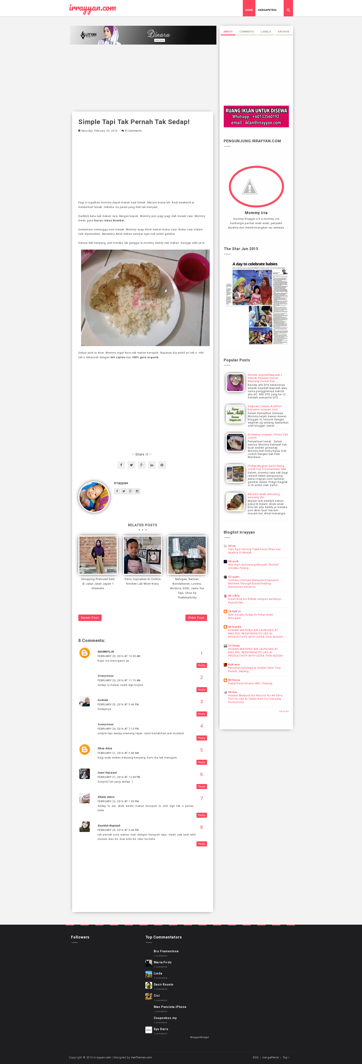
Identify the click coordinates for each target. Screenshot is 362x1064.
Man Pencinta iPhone (170, 1007)
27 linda (234, 645)
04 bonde (234, 626)
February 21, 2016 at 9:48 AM (118, 753)
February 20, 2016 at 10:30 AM (119, 656)
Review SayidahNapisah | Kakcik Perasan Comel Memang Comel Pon (265, 378)
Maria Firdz (163, 962)
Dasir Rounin (164, 984)
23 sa (232, 545)
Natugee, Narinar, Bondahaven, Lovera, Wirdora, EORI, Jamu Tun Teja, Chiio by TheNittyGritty (187, 588)
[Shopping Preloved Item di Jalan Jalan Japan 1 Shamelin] (98, 555)
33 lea (232, 692)
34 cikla (233, 595)
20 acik (233, 561)
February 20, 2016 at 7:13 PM (118, 728)
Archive (283, 31)
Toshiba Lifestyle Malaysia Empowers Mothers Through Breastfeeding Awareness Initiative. (253, 583)
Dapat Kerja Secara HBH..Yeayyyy (250, 683)
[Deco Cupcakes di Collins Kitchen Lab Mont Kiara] (142, 555)
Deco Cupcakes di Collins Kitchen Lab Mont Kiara (143, 581)
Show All (284, 711)
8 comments (133, 130)
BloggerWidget (199, 1037)
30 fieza (234, 680)
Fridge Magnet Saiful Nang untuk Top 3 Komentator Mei (267, 467)
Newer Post (90, 618)
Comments (246, 31)
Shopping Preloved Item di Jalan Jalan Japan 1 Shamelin (98, 584)
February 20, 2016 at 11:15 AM (119, 680)
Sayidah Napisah (109, 825)
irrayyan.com (92, 7)
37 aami (234, 576)
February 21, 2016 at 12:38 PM (119, 777)
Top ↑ (286, 1057)
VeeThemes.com (141, 1057)
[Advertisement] (142, 78)
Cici (157, 995)
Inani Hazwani (107, 772)
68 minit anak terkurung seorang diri (264, 496)
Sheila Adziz (106, 796)
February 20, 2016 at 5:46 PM (118, 704)
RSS (255, 1057)
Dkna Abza (105, 748)
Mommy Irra (256, 213)
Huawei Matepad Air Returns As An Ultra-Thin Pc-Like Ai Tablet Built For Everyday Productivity (255, 699)
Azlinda (103, 700)
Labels (266, 31)
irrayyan (121, 483)
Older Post (196, 618)
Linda (158, 973)
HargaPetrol (267, 10)
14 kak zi (234, 611)
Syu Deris (161, 1029)
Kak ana (234, 664)
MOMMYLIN (106, 651)
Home (249, 10)
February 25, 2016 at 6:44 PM (118, 830)
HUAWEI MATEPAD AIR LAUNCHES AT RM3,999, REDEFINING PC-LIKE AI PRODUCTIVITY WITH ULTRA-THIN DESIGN (255, 633)
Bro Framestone (166, 951)
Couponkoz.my (165, 1018)
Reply (201, 665)
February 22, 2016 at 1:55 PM (118, 801)
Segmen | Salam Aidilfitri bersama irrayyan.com (265, 408)
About (228, 31)
